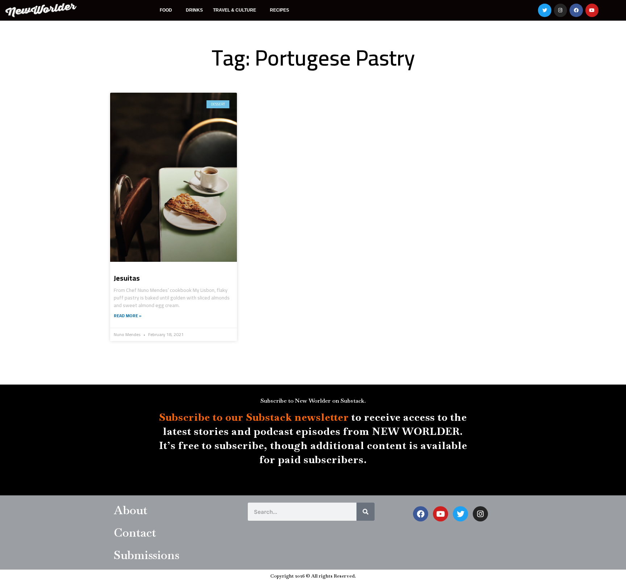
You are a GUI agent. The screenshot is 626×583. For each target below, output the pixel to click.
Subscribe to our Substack (225, 417)
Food (166, 10)
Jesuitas (127, 278)
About (130, 510)
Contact (135, 532)
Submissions (146, 555)
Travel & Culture (234, 10)
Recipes (279, 10)
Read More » (128, 315)
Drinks (194, 10)
